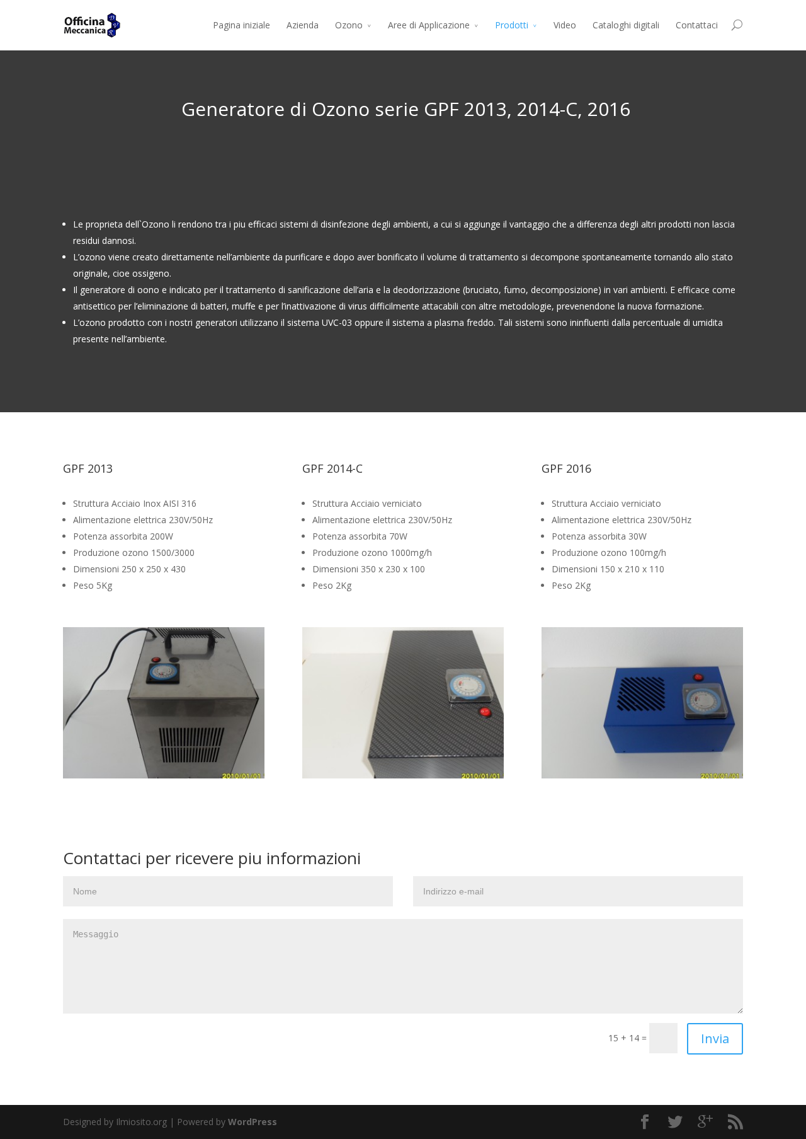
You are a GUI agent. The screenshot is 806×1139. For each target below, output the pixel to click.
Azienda (303, 25)
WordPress (252, 1122)
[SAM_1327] (423, 775)
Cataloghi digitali (626, 25)
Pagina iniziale (241, 25)
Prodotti (511, 25)
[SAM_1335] (184, 775)
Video (564, 25)
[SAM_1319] (662, 775)
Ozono (349, 25)
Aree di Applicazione (429, 25)
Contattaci (697, 25)
